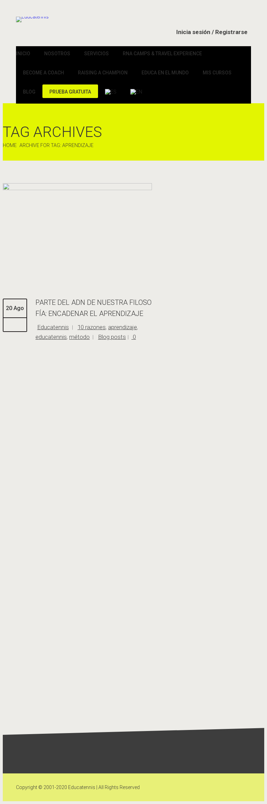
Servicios (96, 53)
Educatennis (53, 327)
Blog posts (112, 336)
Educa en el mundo (165, 72)
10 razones (92, 327)
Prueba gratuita (70, 92)
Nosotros (57, 53)
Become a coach (43, 72)
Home (10, 145)
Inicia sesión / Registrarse (212, 32)
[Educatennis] (32, 19)
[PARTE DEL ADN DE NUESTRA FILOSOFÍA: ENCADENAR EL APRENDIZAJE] (77, 188)
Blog (29, 92)
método (79, 336)
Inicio (23, 53)
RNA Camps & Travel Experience (162, 53)
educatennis (51, 336)
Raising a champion (103, 72)
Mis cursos (217, 72)
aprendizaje (122, 327)
